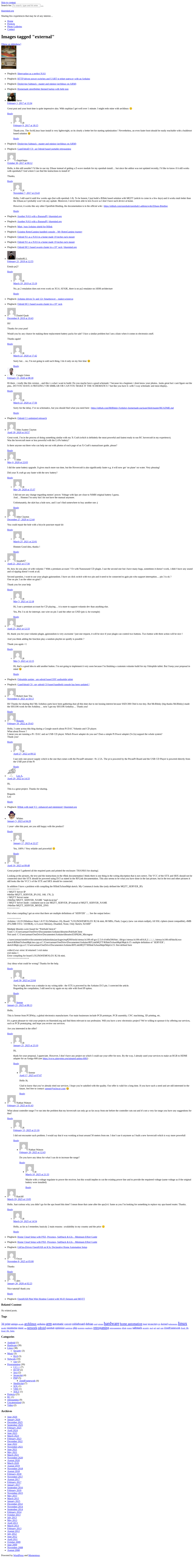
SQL (15, 1386)
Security (17, 1350)
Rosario (20, 720)
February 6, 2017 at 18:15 (25, 125)
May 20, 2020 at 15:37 (24, 489)
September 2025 (15, 1425)
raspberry (89, 1328)
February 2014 (14, 1512)
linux (182, 1323)
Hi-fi (15, 1356)
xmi (162, 1328)
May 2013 (12, 1520)
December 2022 (15, 1441)
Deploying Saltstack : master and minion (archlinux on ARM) (46, 84)
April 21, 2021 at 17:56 (18, 563)
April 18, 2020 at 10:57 (18, 432)
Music (10, 1353)
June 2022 (12, 1444)
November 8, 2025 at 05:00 (20, 1261)
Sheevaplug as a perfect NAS (31, 73)
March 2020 (13, 1463)
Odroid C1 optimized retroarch (32, 418)
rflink (124, 1328)
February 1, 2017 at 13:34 (19, 103)
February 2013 (14, 1528)
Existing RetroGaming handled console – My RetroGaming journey (49, 231)
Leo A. (19, 776)
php (75, 1327)
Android (11, 1342)
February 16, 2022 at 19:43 (20, 723)
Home (10, 21)
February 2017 (14, 1482)
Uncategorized (14, 1402)
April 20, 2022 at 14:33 (18, 778)
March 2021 (13, 1455)
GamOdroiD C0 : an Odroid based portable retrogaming (44, 149)
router (129, 1328)
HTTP (16, 1370)
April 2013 (12, 1523)
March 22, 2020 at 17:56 (25, 402)
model (3, 1328)
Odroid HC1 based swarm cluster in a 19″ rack (39, 304)
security (146, 1328)
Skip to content (8, 2)
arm (49, 1324)
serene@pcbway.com (55, 1088)
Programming (13, 1364)
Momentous (34, 1555)
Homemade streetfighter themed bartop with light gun (43, 89)
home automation (131, 1323)
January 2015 (13, 1501)
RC (9, 1397)
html (145, 1324)
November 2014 (15, 1506)
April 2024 (12, 1430)
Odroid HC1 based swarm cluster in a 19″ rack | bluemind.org (47, 247)
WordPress (18, 1555)
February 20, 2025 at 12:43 (32, 1152)
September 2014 (15, 1509)
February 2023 (14, 1438)
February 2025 (14, 1427)
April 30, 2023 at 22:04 (24, 980)
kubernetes (172, 1324)
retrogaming (101, 1327)
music (21, 1327)
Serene (19, 1002)
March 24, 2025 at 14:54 (25, 1221)
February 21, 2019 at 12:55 (20, 261)
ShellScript (18, 1383)
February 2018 (14, 1474)
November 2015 (15, 1493)
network (32, 1327)
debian (89, 1323)
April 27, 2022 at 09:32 (24, 753)
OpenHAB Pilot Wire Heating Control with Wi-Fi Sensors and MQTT (51, 1299)
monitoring (12, 1327)
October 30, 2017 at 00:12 (19, 163)
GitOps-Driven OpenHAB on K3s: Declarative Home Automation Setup (52, 1247)
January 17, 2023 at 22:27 (25, 843)
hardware (111, 1323)
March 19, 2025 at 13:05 (19, 1199)
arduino (41, 1323)
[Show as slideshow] (11, 44)
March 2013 (13, 1525)
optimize (60, 1327)
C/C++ (16, 1367)
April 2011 (12, 1539)
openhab (50, 1327)
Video (10, 1405)
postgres (81, 1328)
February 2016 (14, 1490)
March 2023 (13, 1436)
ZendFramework (172, 1327)
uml (158, 1328)
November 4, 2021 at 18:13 (20, 698)
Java (15, 1372)
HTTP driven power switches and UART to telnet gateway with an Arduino (53, 78)
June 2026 (12, 1417)
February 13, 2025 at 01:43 (20, 1105)
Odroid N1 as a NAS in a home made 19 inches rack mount (46, 237)
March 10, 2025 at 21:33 (37, 1174)
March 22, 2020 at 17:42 (25, 355)
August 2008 (13, 1550)
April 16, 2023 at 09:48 (18, 865)
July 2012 (12, 1534)
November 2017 (15, 1476)
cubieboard (78, 1323)
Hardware (12, 1345)
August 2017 (13, 1479)
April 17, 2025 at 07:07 (30, 1075)
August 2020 (13, 1460)
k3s (158, 1324)
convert (67, 1324)
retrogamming (115, 1328)
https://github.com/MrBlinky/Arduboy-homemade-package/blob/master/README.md (132, 408)
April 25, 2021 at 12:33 (18, 628)
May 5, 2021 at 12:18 (23, 601)
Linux (10, 1348)
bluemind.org (7, 11)
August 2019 (13, 1466)
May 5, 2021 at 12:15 (23, 661)
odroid (42, 1327)
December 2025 (15, 1422)
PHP (15, 1378)
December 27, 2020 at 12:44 (21, 519)
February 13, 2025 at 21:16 (26, 1130)
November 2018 (15, 1468)
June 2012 (12, 1536)
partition (68, 1328)
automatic (58, 1323)
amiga (14, 1323)
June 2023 (12, 1433)
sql (155, 1328)
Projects (11, 24)
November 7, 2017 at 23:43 (26, 193)
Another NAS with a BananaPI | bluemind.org (39, 216)
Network (11, 1359)
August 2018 (13, 1471)
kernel (164, 1323)
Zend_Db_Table (8, 1331)
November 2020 (15, 1457)
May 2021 (12, 1452)
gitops (100, 1324)
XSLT (16, 1391)
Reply (10, 113)
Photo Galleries (14, 26)
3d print (5, 1323)
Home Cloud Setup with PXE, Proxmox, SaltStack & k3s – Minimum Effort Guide (57, 1237)
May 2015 (12, 1495)
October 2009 (13, 1542)
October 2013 (13, 1515)
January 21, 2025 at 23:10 (25, 1045)
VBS (15, 1389)
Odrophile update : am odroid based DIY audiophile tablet (45, 679)
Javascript (18, 1375)
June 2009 (12, 1544)
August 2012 (13, 1531)
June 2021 (12, 1449)
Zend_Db (185, 1328)
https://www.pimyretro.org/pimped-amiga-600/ (65, 1058)
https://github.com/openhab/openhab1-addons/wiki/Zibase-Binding (136, 206)
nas (25, 1328)
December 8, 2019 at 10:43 (20, 318)
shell (151, 1328)
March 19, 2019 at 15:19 (25, 283)
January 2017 (13, 1485)
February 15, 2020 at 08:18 (20, 378)
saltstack (137, 1327)
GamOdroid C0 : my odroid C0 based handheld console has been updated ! (53, 684)
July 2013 (12, 1517)
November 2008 (15, 1547)
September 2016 (15, 1487)
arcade (21, 1324)
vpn (15, 1361)
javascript (152, 1324)
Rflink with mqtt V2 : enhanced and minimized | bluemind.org (47, 807)
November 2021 (15, 1446)
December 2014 (15, 1504)
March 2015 (13, 1498)
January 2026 (13, 1419)
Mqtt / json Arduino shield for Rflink (34, 226)
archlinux (30, 1323)
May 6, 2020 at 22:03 (17, 462)
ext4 (95, 1324)
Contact (11, 29)
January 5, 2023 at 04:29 (19, 821)
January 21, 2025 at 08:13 (19, 1005)
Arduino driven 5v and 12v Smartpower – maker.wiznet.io (45, 299)
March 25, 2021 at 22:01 (25, 541)
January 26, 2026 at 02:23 (19, 1283)
